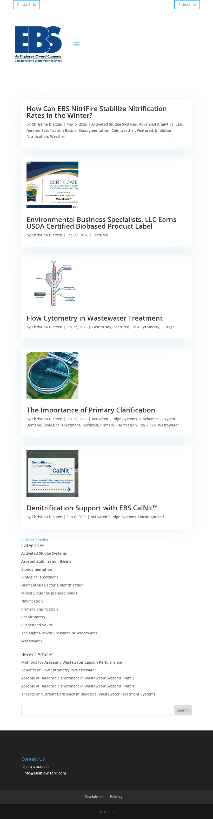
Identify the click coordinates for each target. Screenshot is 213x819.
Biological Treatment (61, 425)
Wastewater (168, 425)
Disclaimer (94, 796)
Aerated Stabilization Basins (51, 130)
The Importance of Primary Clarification (90, 410)
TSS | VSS (147, 425)
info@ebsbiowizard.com (43, 773)
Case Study (101, 326)
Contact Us (26, 4)
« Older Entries (34, 539)
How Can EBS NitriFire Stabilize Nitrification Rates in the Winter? (96, 112)
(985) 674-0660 (35, 766)
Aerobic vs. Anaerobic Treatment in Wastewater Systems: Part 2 (77, 678)
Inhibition (163, 130)
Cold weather (123, 130)
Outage (168, 326)
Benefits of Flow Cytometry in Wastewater (58, 670)
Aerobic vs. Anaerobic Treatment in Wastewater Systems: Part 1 (77, 686)
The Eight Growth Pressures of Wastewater (59, 632)
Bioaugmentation (93, 130)
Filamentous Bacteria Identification (52, 585)
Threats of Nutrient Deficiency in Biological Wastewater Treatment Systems (88, 694)
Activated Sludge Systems (114, 124)
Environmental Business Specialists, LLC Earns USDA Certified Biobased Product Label (101, 223)
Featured (145, 130)
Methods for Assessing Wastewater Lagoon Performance (71, 662)
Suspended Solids (37, 624)
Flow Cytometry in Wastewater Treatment (94, 318)
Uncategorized (151, 516)
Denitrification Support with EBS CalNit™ (92, 507)
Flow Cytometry (145, 326)
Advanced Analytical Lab (160, 124)
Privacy (116, 796)
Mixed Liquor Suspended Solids (49, 593)
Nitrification (37, 136)
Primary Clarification (118, 425)
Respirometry (33, 616)
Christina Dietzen (47, 124)
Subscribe (187, 4)
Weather (57, 136)
